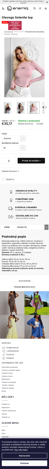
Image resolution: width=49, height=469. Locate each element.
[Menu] (3, 8)
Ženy (3, 433)
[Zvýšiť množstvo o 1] (13, 161)
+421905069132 (12, 351)
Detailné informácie (9, 171)
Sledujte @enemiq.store (24, 287)
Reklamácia (6, 379)
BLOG (4, 391)
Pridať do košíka (30, 160)
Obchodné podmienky (10, 367)
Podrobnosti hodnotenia (34, 32)
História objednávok (9, 411)
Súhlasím (24, 463)
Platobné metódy (8, 388)
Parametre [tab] (22, 227)
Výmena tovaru (7, 376)
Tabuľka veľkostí (8, 385)
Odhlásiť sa (6, 417)
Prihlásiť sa (6, 404)
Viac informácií (20, 450)
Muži (3, 430)
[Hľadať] (34, 8)
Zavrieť (30, 178)
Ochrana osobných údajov (11, 370)
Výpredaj (5, 437)
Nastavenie (24, 456)
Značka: (10, 34)
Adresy (4, 414)
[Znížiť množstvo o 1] (4, 161)
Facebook (10, 354)
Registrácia (6, 407)
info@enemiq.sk (12, 348)
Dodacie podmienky (9, 382)
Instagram (10, 358)
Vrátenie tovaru (7, 373)
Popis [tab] (7, 227)
